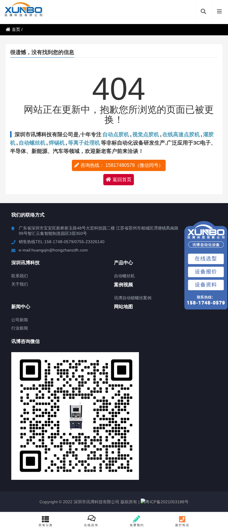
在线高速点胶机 (181, 134)
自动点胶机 (115, 134)
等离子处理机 (84, 143)
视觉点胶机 (145, 134)
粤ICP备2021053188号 (167, 501)
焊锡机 (57, 143)
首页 (16, 29)
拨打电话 (182, 525)
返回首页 (122, 179)
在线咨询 (91, 525)
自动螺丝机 (32, 143)
